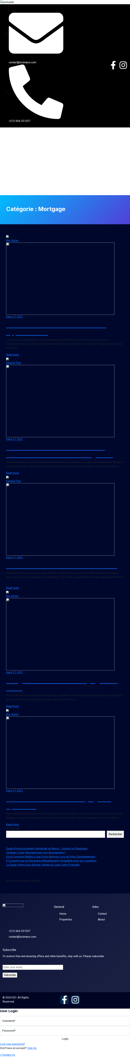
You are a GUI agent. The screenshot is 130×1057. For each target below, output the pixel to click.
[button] (7, 1054)
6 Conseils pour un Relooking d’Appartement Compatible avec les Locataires (51, 860)
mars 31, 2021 (14, 316)
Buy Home (12, 240)
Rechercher (12, 828)
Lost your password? (12, 1044)
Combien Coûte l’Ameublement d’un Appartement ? (36, 852)
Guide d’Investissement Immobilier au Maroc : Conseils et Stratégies (47, 848)
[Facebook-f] (113, 65)
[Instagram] (123, 65)
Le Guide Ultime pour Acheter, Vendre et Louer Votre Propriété (43, 864)
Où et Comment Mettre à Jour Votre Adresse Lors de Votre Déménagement (50, 856)
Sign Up (32, 1048)
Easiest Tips (13, 362)
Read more (12, 354)
